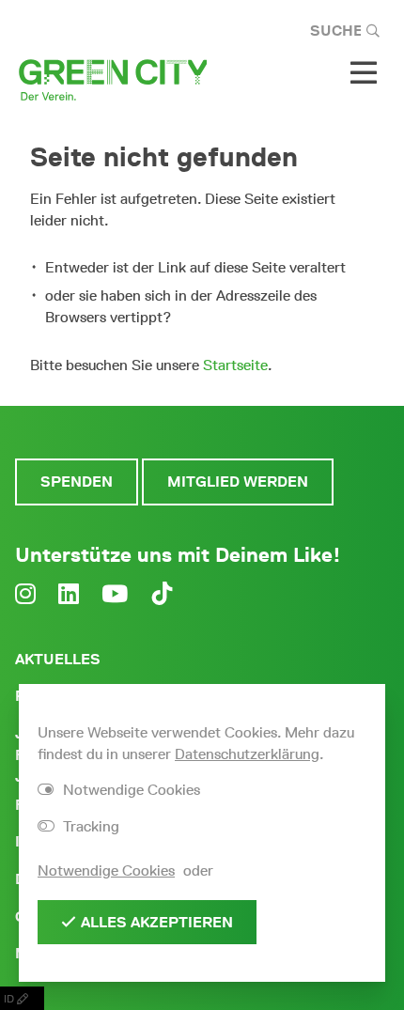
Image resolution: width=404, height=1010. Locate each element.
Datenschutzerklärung (247, 754)
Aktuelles (58, 659)
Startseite (235, 365)
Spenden (76, 481)
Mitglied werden (237, 481)
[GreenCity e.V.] (113, 78)
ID (10, 998)
